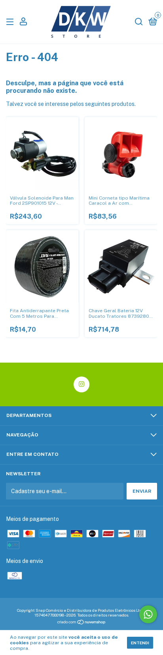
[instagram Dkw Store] (81, 384)
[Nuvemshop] (81, 623)
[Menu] (11, 22)
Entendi (140, 642)
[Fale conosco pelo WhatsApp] (148, 614)
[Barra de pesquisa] (139, 22)
